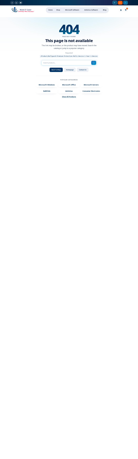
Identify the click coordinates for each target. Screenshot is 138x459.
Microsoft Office (69, 85)
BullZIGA (46, 91)
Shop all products (69, 97)
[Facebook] (12, 3)
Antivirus (69, 91)
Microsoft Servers (91, 85)
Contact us (82, 70)
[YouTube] (20, 3)
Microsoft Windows (47, 85)
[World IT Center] (23, 10)
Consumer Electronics (91, 91)
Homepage (70, 70)
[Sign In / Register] (121, 10)
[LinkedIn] (16, 3)
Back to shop (56, 70)
